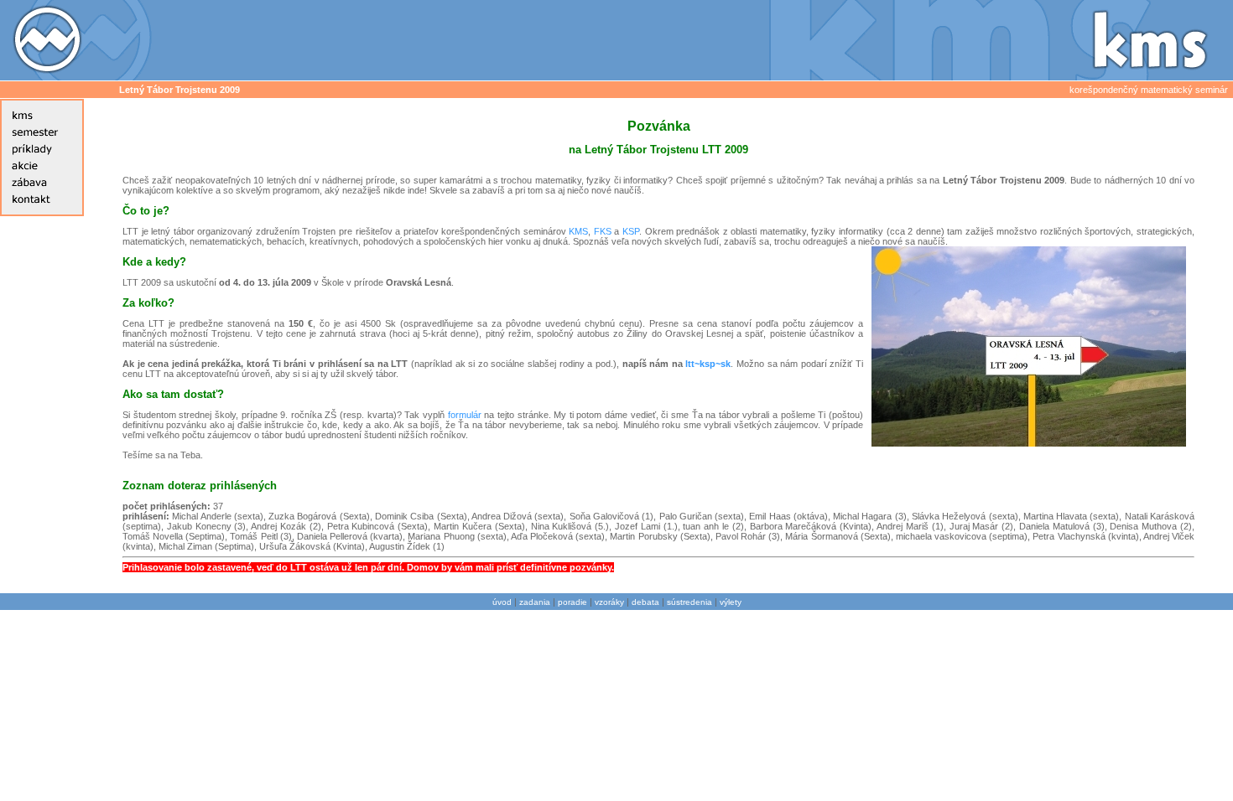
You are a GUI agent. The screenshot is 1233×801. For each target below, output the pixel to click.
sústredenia (689, 602)
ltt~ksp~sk (708, 364)
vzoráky (609, 602)
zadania (534, 602)
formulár (464, 415)
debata (645, 602)
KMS (578, 231)
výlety (730, 602)
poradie (572, 602)
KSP (630, 231)
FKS (602, 231)
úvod (502, 602)
